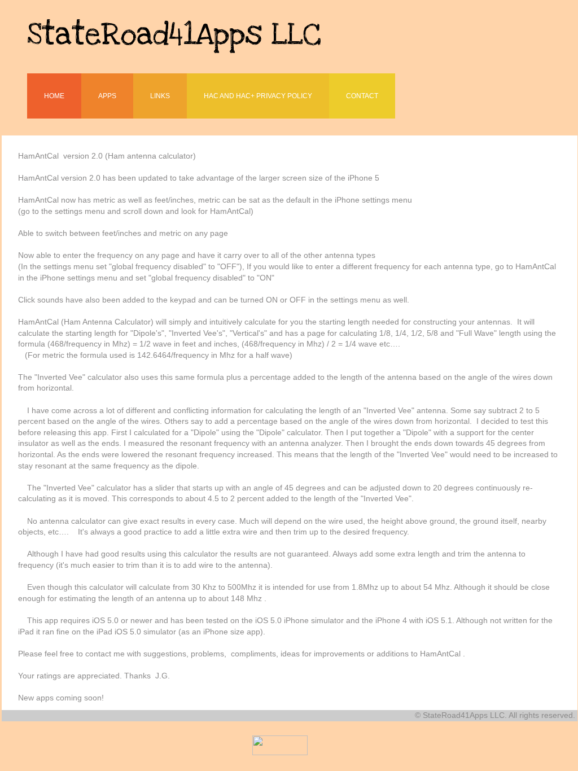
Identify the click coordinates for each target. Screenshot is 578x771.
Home (54, 96)
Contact (362, 96)
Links (160, 96)
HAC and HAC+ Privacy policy (258, 96)
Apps (107, 96)
